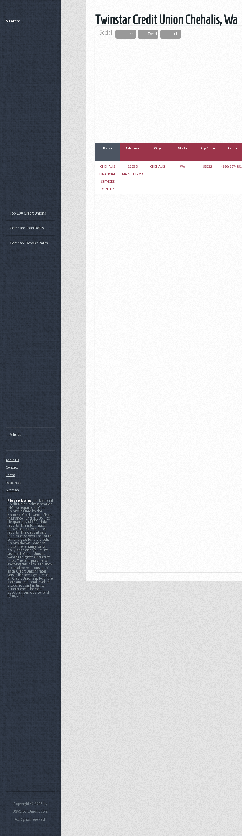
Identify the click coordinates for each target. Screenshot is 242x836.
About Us (12, 460)
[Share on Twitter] (143, 34)
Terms (10, 475)
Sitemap (12, 490)
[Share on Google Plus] (168, 34)
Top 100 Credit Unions (28, 213)
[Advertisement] (33, 117)
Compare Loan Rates (27, 227)
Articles (15, 434)
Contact (12, 467)
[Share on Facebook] (122, 34)
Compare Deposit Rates (29, 242)
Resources (13, 482)
